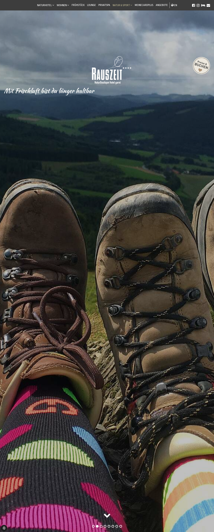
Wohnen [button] (62, 5)
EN (175, 5)
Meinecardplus (144, 5)
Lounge (91, 5)
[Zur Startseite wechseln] (107, 70)
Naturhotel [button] (44, 5)
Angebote (162, 5)
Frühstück (78, 5)
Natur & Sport (121, 5)
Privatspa (104, 5)
